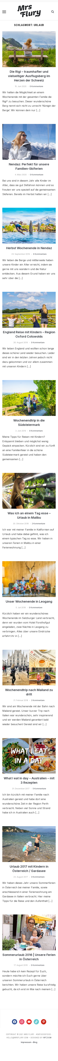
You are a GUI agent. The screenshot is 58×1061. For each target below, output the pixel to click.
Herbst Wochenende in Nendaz (29, 248)
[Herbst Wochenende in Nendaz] (29, 209)
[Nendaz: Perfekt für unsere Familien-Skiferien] (29, 125)
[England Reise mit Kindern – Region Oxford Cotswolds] (29, 293)
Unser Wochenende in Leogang (29, 601)
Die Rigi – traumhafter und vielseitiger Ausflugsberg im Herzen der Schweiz (29, 76)
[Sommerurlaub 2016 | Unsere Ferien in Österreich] (29, 916)
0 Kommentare (36, 86)
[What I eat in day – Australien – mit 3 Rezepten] (29, 739)
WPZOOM (47, 1038)
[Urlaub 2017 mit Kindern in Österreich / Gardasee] (29, 828)
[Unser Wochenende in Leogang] (29, 563)
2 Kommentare (38, 523)
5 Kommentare (39, 788)
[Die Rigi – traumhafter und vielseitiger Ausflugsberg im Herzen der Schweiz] (29, 33)
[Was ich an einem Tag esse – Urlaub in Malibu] (29, 474)
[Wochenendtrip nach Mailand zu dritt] (29, 651)
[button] (4, 12)
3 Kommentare (38, 877)
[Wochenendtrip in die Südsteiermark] (29, 382)
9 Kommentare (36, 431)
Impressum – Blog (29, 1042)
